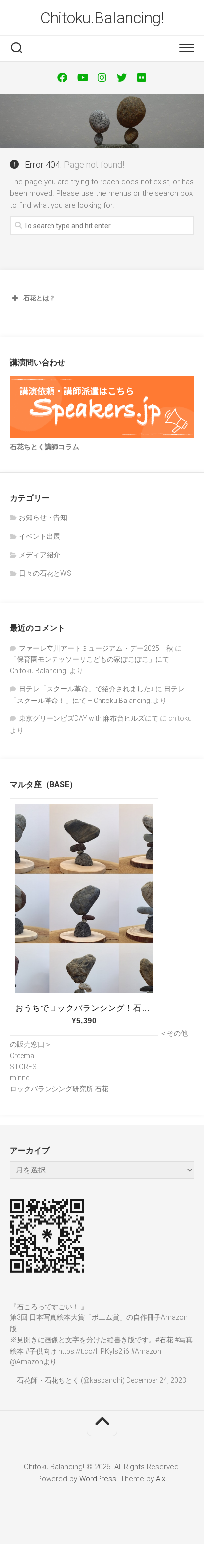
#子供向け (41, 1351)
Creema (22, 1056)
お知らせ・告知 (43, 517)
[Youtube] (82, 78)
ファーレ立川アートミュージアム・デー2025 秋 (96, 648)
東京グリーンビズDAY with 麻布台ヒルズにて (88, 718)
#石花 (164, 1340)
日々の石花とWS (45, 573)
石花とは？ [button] (39, 298)
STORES (23, 1067)
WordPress (97, 1478)
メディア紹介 (39, 555)
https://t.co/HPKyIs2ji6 (93, 1351)
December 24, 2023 (156, 1380)
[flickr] (142, 78)
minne (19, 1078)
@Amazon (26, 1362)
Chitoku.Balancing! (102, 17)
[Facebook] (62, 78)
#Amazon (146, 1351)
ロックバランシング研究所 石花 (59, 1089)
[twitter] (122, 78)
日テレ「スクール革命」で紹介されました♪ (86, 689)
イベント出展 (39, 536)
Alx (160, 1478)
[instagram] (102, 78)
